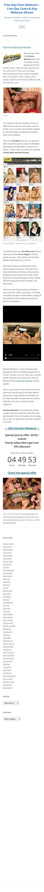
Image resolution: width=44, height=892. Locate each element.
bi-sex (10, 517)
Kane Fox (6, 600)
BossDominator (8, 682)
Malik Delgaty (8, 614)
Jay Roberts (7, 597)
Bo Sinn (5, 588)
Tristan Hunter (8, 544)
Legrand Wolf (8, 555)
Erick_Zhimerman (9, 676)
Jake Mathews (8, 550)
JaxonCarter (7, 670)
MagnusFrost (8, 641)
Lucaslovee (7, 667)
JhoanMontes (8, 661)
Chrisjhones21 (8, 623)
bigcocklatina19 (8, 655)
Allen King (6, 585)
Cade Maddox (8, 602)
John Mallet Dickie (9, 523)
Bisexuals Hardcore (24, 381)
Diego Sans (7, 594)
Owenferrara (7, 685)
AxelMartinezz (8, 647)
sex (17, 520)
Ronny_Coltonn (8, 644)
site (20, 520)
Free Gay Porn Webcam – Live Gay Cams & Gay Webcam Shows (22, 8)
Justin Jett (6, 579)
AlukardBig (7, 638)
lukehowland (7, 688)
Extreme (28, 517)
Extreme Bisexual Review (17, 47)
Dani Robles (7, 564)
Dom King (6, 611)
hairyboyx (6, 635)
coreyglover (7, 649)
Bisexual (21, 517)
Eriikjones (6, 664)
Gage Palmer (7, 576)
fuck (32, 517)
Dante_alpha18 (8, 652)
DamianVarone (8, 658)
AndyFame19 (7, 632)
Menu (22, 27)
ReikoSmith (7, 629)
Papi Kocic (6, 582)
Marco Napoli (8, 620)
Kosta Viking (7, 558)
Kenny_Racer (7, 679)
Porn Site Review (9, 520)
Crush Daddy (7, 573)
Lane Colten (7, 552)
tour (23, 520)
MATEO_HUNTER (9, 626)
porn (37, 517)
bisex (15, 517)
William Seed (7, 591)
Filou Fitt (6, 605)
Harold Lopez (8, 561)
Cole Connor (7, 547)
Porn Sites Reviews (27, 514)
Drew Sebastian (8, 570)
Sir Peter (6, 567)
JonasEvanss (7, 673)
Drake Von (7, 608)
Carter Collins (8, 617)
